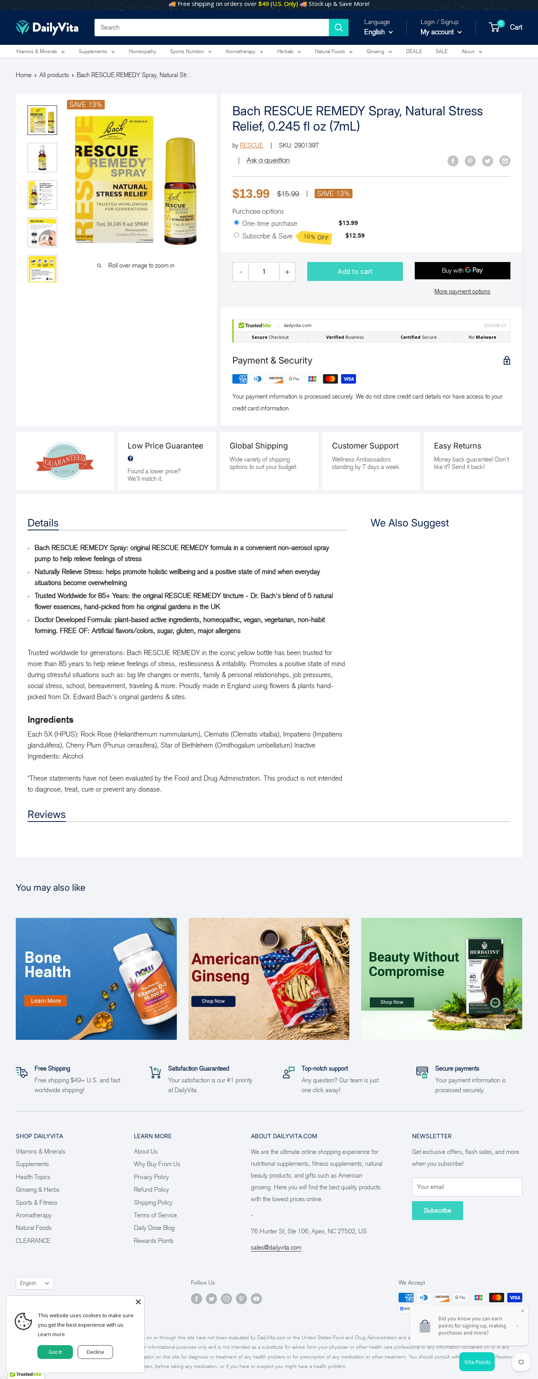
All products (54, 75)
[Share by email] (504, 160)
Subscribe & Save (285, 237)
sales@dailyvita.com (276, 1247)
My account (438, 32)
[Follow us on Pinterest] (241, 1299)
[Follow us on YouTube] (256, 1299)
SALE (442, 51)
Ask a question (268, 160)
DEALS (414, 51)
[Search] (339, 27)
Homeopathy (142, 51)
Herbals (285, 51)
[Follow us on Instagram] (226, 1299)
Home (24, 75)
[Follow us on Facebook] (196, 1299)
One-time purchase (269, 223)
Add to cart (355, 271)
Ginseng (375, 51)
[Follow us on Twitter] (211, 1299)
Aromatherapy (241, 51)
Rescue (251, 145)
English (28, 1283)
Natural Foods (330, 51)
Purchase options (258, 211)
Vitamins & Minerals (36, 51)
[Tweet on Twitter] (487, 160)
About (468, 51)
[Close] (138, 1302)
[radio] (236, 223)
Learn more (51, 1334)
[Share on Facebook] (452, 160)
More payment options (462, 291)
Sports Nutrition (187, 51)
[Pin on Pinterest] (470, 160)
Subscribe (437, 1210)
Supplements (93, 51)
